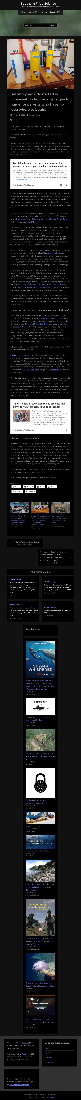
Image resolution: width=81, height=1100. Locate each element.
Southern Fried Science (38, 3)
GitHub (16, 199)
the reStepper (51, 219)
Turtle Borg (62, 219)
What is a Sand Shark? (35, 826)
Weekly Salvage (15, 579)
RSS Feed (26, 1043)
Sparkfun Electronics (19, 355)
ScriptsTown (51, 1097)
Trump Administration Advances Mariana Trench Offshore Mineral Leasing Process (39, 941)
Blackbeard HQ (49, 253)
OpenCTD (30, 222)
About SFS (33, 12)
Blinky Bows (49, 347)
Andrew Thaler (35, 115)
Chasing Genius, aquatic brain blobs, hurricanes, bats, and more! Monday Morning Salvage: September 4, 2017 (57, 587)
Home (23, 12)
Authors (44, 12)
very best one (55, 370)
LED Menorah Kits (30, 370)
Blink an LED (30, 324)
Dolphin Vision (38, 219)
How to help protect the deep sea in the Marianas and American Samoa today (40, 887)
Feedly (24, 1054)
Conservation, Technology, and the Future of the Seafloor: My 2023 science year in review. (60, 518)
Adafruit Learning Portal (53, 318)
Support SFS (55, 12)
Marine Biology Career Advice (38, 851)
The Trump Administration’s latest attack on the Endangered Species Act (40, 756)
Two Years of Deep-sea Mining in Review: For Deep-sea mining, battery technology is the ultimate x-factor (18, 518)
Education (17, 120)
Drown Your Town (23, 219)
